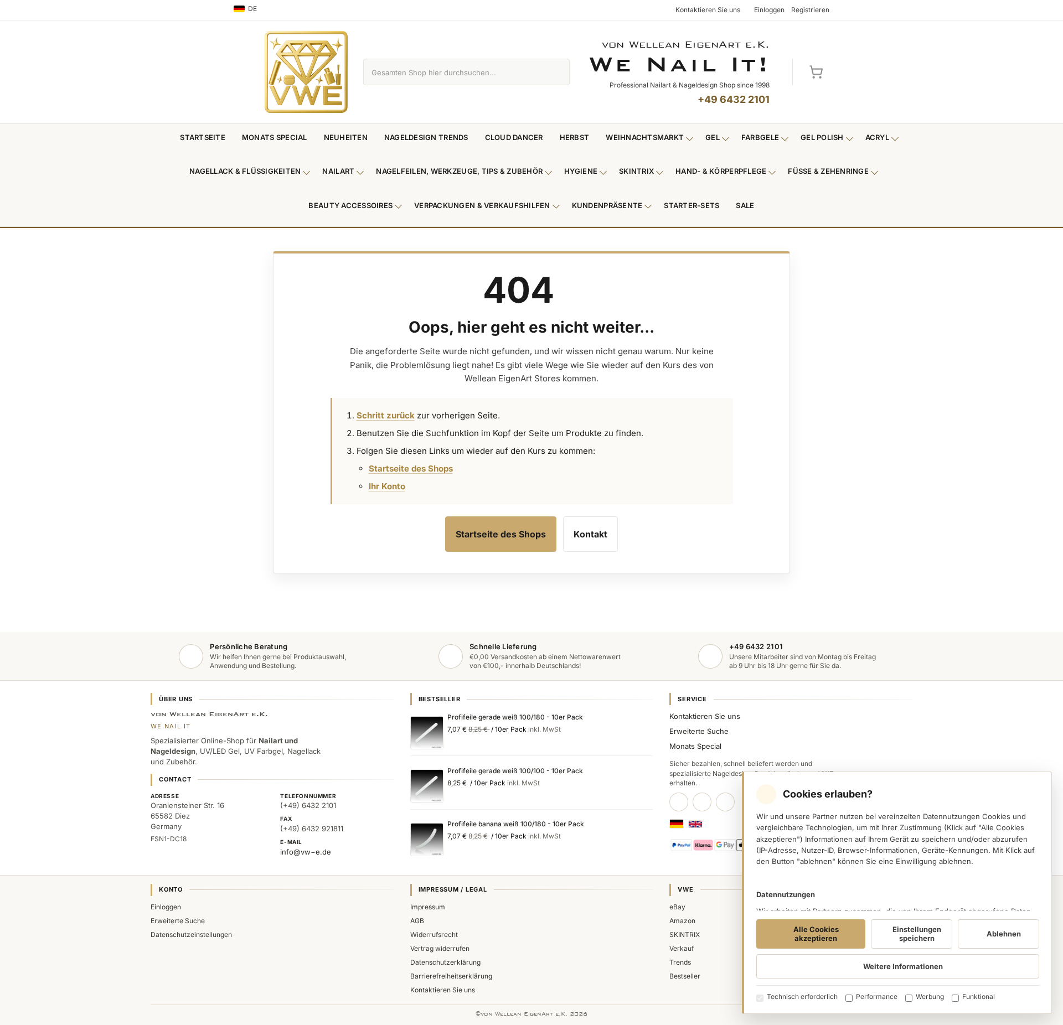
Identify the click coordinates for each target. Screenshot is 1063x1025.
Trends (680, 962)
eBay (677, 907)
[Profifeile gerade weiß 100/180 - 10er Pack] (426, 732)
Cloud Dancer (514, 137)
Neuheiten (346, 137)
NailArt (338, 171)
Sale (745, 205)
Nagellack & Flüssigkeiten (245, 171)
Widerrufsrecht (434, 934)
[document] (897, 893)
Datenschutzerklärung (445, 962)
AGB (417, 921)
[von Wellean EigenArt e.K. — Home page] (306, 71)
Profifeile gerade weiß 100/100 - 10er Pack (515, 771)
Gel (712, 137)
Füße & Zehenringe (828, 171)
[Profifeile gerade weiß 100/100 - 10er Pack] (426, 786)
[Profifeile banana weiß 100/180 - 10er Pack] (426, 839)
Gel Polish (822, 137)
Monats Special (274, 137)
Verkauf (681, 948)
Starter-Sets (691, 205)
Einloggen (166, 907)
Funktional (978, 996)
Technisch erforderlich (802, 996)
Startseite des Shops (411, 468)
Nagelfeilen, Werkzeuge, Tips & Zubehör (459, 171)
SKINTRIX (684, 934)
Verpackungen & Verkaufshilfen (482, 205)
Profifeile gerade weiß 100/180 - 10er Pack (515, 717)
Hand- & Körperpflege (720, 171)
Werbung (930, 996)
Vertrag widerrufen (439, 948)
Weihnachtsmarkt (645, 137)
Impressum (427, 907)
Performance (876, 996)
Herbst (575, 137)
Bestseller (684, 976)
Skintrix (636, 171)
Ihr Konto (387, 486)
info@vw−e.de (305, 851)
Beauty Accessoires (350, 205)
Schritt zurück (386, 415)
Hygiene (580, 171)
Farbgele (760, 137)
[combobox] (454, 71)
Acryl (877, 137)
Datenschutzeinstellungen (191, 934)
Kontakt (590, 534)
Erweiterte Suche (699, 731)
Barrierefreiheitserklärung (451, 976)
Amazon (682, 921)
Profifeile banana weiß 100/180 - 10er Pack (515, 824)
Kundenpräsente (607, 205)
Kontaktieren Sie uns (704, 716)
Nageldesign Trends (426, 137)
